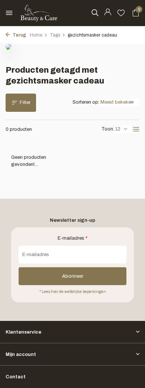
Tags (55, 35)
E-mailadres (72, 238)
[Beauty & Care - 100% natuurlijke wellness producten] (39, 13)
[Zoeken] (94, 12)
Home (36, 35)
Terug (19, 35)
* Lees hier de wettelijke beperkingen (72, 292)
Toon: (108, 129)
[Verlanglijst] (121, 13)
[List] (136, 129)
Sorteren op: (85, 102)
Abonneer (72, 276)
